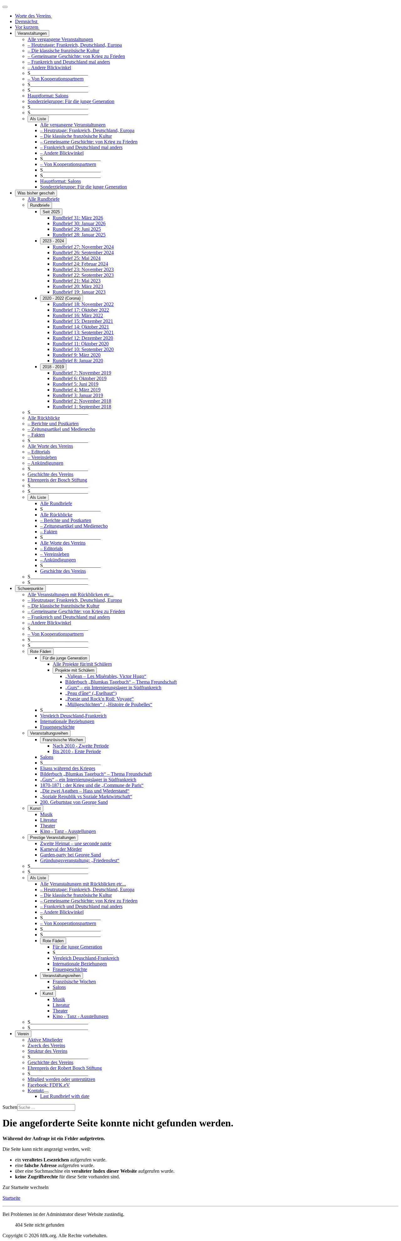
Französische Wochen (63, 739)
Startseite (11, 1198)
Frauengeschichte (57, 727)
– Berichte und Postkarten (53, 423)
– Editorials (39, 451)
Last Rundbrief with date (64, 1096)
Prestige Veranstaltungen (53, 837)
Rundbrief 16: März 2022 (78, 315)
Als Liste (38, 118)
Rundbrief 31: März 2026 (78, 217)
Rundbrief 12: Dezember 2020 (83, 338)
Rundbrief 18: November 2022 (83, 304)
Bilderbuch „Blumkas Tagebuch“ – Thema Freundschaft (121, 682)
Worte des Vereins (33, 15)
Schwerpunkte (30, 588)
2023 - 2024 (53, 241)
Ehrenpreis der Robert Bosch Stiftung (65, 1068)
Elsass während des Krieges (67, 768)
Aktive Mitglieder (45, 1039)
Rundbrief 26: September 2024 (83, 252)
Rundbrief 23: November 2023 (83, 269)
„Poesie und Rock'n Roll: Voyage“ (99, 698)
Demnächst (27, 21)
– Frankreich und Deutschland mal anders (69, 62)
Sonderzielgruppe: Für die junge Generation (71, 101)
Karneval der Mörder (61, 849)
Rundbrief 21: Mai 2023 (77, 280)
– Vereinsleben (42, 457)
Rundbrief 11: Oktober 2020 (81, 343)
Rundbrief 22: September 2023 (83, 275)
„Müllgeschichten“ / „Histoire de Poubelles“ (108, 704)
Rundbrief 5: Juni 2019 (75, 384)
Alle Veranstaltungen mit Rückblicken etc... (70, 594)
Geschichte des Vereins (50, 474)
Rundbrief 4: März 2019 (77, 389)
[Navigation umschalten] (5, 7)
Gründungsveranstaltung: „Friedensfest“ (79, 860)
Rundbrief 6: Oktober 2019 (80, 378)
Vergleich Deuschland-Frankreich (73, 715)
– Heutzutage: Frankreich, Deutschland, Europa (75, 45)
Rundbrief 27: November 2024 (83, 247)
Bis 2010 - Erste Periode (77, 751)
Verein (23, 1034)
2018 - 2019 (53, 367)
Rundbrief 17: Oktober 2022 (81, 310)
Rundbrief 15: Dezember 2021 (83, 321)
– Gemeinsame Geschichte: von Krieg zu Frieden (76, 56)
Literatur (48, 820)
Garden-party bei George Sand (70, 854)
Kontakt (36, 1090)
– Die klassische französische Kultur (63, 50)
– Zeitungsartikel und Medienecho (61, 429)
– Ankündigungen (45, 463)
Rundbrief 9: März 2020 (77, 355)
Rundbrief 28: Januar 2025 (79, 234)
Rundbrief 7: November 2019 (82, 372)
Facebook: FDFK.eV (49, 1085)
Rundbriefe (39, 205)
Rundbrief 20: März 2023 (78, 286)
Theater (47, 825)
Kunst (35, 808)
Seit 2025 (51, 211)
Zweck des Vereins (46, 1045)
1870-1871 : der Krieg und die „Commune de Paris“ (91, 785)
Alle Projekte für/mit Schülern (82, 664)
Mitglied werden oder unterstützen (61, 1079)
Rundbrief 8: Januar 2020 (78, 360)
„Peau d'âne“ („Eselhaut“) (91, 693)
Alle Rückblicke (44, 418)
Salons (46, 757)
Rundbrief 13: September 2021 (83, 332)
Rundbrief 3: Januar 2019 (78, 395)
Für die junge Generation (65, 658)
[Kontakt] (46, 1092)
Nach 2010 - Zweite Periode (81, 745)
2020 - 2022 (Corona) (62, 298)
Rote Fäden (40, 651)
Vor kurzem (27, 27)
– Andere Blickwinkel (49, 67)
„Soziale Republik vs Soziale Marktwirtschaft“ (86, 796)
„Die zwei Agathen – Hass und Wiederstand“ (84, 791)
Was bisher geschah (36, 193)
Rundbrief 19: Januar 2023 (79, 292)
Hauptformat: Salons (48, 95)
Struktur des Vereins (47, 1051)
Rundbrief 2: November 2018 (82, 401)
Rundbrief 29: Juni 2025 (77, 229)
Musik (46, 814)
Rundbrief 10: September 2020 (83, 349)
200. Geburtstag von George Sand (74, 802)
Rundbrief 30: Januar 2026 (79, 223)
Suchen (10, 1107)
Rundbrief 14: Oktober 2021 (81, 326)
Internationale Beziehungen (67, 721)
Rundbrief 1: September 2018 (82, 406)
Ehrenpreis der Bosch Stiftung (57, 480)
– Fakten (36, 434)
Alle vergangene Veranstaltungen (60, 39)
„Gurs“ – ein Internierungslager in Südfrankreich (113, 687)
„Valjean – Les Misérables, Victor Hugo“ (105, 676)
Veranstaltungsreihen (49, 733)
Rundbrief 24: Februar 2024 (80, 263)
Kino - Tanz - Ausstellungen (68, 831)
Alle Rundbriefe (44, 199)
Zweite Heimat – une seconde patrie (75, 843)
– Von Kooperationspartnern (56, 78)
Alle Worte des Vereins (50, 446)
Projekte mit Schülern (74, 670)
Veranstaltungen (32, 33)
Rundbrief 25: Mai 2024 (77, 258)
